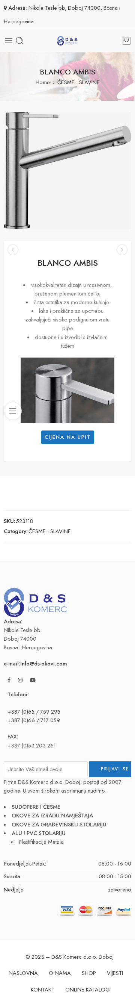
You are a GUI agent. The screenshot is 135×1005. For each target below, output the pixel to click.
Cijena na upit (68, 437)
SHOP (89, 973)
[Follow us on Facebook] (9, 680)
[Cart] (126, 40)
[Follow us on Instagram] (20, 680)
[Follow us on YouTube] (33, 680)
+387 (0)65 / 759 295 (34, 711)
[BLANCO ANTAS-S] (122, 249)
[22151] (67, 170)
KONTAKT (42, 989)
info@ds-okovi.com (43, 663)
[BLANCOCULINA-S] (13, 249)
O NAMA (60, 973)
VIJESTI (115, 973)
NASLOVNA (23, 973)
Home (43, 82)
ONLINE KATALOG (87, 989)
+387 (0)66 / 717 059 (34, 720)
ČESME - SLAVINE (78, 82)
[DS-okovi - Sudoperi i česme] (67, 40)
